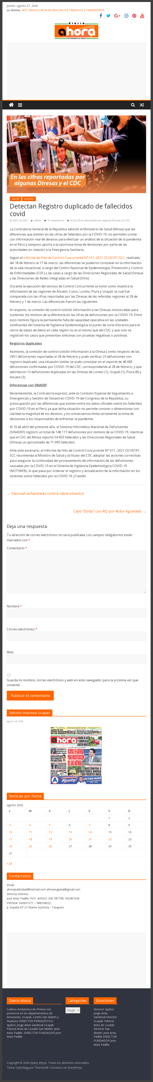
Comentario (17, 548)
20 (70, 839)
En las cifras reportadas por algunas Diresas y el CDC (100, 220)
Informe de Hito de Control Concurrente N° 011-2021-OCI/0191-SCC (74, 257)
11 (30, 832)
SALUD (15, 199)
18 (30, 839)
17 (10, 839)
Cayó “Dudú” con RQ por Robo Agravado (110, 511)
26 (50, 846)
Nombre (14, 606)
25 (30, 846)
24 (10, 846)
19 (50, 839)
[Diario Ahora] (11, 105)
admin (38, 220)
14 (90, 832)
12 (50, 832)
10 (10, 832)
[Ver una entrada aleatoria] (141, 105)
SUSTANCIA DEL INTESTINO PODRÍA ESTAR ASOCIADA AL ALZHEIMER (68, 9)
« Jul (9, 863)
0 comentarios (55, 220)
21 (90, 839)
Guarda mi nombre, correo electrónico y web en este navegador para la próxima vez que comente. (72, 682)
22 (110, 839)
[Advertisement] (76, 70)
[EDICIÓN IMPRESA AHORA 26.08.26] (76, 783)
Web (10, 652)
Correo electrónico (22, 629)
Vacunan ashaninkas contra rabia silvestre (45, 493)
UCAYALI (29, 199)
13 (70, 832)
